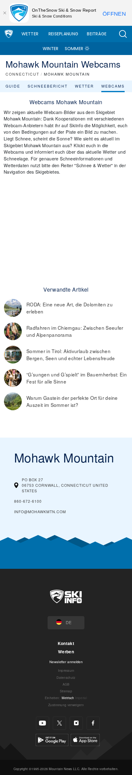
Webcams (113, 86)
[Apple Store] (85, 739)
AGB (66, 684)
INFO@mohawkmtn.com (40, 511)
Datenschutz (66, 677)
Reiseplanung (64, 34)
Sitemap (66, 691)
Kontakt (66, 643)
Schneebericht (48, 86)
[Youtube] (42, 723)
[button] (123, 34)
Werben (66, 652)
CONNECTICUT (22, 74)
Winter (51, 48)
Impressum (66, 670)
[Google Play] (52, 739)
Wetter (30, 34)
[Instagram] (76, 723)
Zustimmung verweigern (66, 704)
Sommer (74, 48)
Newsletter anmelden (66, 661)
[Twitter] (59, 723)
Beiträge (97, 34)
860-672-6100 (28, 501)
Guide (13, 86)
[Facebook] (93, 723)
